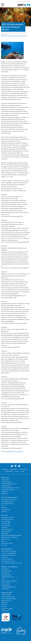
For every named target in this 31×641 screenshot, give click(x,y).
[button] (29, 1)
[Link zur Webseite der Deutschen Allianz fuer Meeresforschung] (21, 617)
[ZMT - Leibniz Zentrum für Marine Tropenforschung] (24, 4)
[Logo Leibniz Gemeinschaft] (21, 630)
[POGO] (6, 631)
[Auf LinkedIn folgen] (15, 466)
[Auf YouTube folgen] (12, 466)
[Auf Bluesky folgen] (19, 466)
